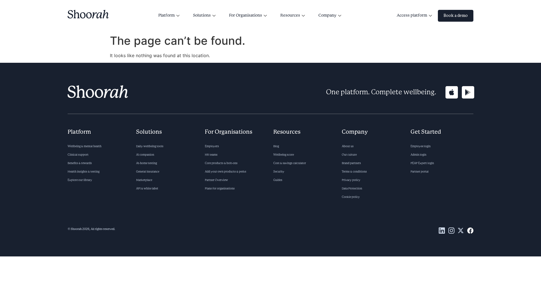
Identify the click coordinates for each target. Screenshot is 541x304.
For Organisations (245, 15)
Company (327, 15)
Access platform (412, 15)
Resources (290, 15)
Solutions (202, 15)
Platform (166, 15)
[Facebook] (470, 230)
